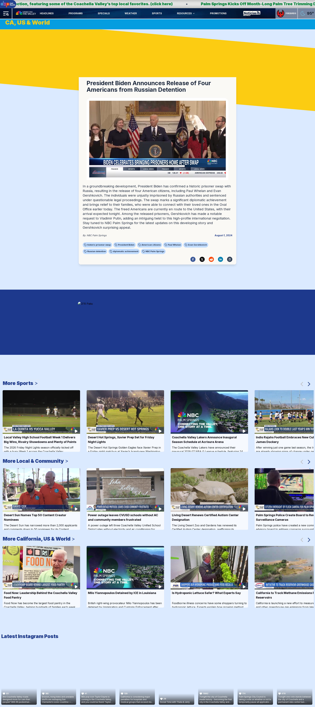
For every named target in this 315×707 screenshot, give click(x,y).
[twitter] (202, 259)
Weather (131, 13)
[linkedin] (220, 259)
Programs (76, 13)
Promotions (218, 13)
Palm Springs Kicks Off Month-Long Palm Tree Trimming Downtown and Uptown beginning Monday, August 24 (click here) (191, 3)
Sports (157, 13)
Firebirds (291, 13)
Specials (104, 13)
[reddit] (211, 259)
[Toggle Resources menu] (193, 13)
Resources (184, 13)
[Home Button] (26, 13)
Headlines (47, 13)
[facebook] (193, 259)
